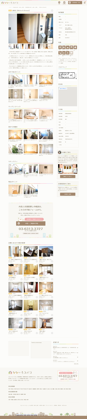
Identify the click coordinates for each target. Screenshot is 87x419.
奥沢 (27, 399)
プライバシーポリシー (49, 405)
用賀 (25, 394)
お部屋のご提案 (67, 194)
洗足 (22, 399)
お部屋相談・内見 (76, 2)
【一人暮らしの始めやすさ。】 (15, 259)
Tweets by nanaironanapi (36, 342)
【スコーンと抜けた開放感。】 (15, 295)
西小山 (19, 399)
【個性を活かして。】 (44, 277)
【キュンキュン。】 (28, 313)
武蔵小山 (16, 399)
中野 (25, 275)
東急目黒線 (11, 397)
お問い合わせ (64, 405)
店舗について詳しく (67, 176)
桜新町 (22, 394)
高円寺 (10, 257)
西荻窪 (41, 257)
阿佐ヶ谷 (10, 275)
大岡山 (25, 399)
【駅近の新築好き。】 (28, 295)
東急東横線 (11, 386)
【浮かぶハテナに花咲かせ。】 (31, 259)
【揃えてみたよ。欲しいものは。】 (47, 259)
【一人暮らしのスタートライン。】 (47, 295)
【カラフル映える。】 (13, 331)
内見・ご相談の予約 (31, 223)
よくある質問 (30, 405)
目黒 (9, 399)
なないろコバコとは (23, 405)
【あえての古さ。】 (28, 331)
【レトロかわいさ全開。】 (29, 277)
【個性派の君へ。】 (12, 313)
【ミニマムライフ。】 (44, 313)
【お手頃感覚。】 (12, 277)
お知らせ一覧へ (76, 363)
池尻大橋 (10, 394)
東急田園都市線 (12, 391)
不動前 (12, 399)
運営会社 (59, 405)
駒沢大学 (18, 394)
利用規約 (55, 405)
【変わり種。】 (42, 331)
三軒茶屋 (14, 394)
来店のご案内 (36, 405)
